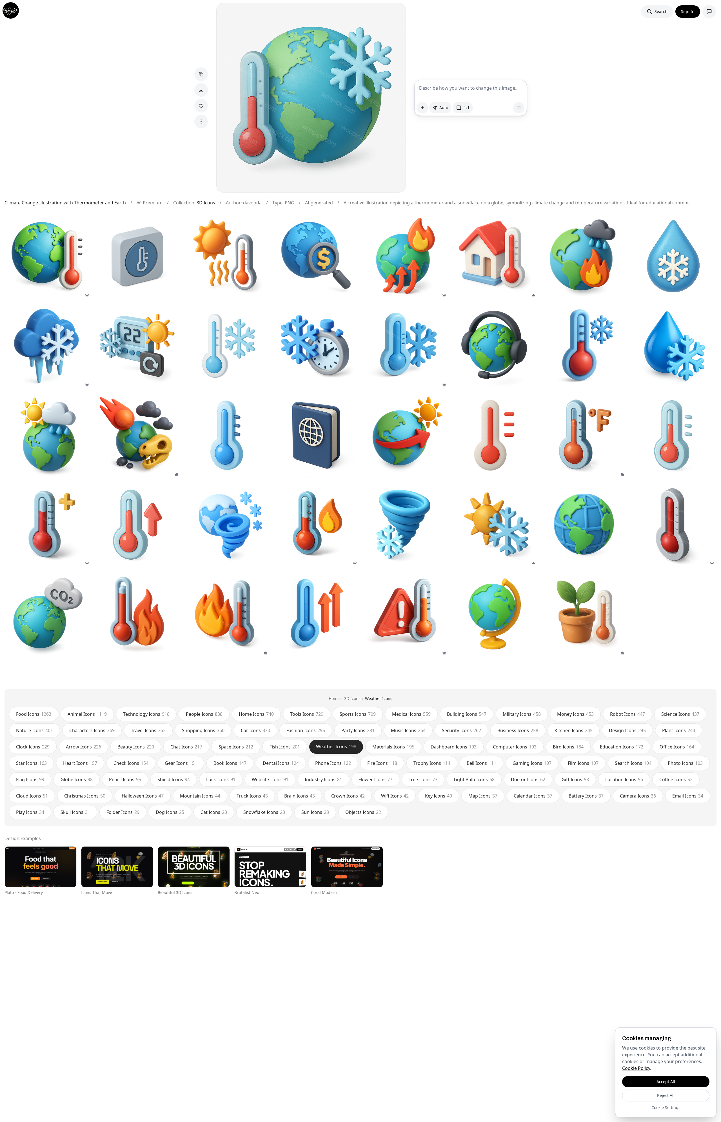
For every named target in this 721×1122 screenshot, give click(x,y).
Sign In (688, 11)
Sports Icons (358, 714)
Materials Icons (393, 747)
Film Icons (583, 763)
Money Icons (575, 714)
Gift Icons (575, 779)
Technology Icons (146, 714)
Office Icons (677, 747)
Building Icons (466, 714)
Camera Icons (638, 796)
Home (334, 698)
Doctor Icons (528, 779)
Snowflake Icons (264, 812)
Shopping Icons (203, 730)
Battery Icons (586, 796)
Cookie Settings (665, 1107)
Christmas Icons (84, 796)
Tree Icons (423, 779)
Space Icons (236, 747)
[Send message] (518, 107)
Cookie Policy (636, 1068)
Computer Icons (515, 747)
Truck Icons (252, 796)
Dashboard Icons (454, 747)
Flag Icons (30, 779)
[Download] (201, 90)
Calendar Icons (533, 796)
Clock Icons (33, 747)
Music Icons (408, 730)
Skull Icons (75, 812)
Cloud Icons (32, 796)
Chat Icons (186, 747)
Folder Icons (122, 812)
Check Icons (131, 763)
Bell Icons (481, 763)
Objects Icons (363, 812)
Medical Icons (411, 714)
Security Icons (461, 730)
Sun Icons (315, 812)
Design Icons (627, 730)
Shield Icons (173, 779)
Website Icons (270, 779)
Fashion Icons (305, 730)
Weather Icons (378, 698)
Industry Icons (323, 779)
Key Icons (438, 796)
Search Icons (633, 763)
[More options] (201, 121)
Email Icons (687, 796)
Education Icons (621, 747)
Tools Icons (306, 714)
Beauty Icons (135, 747)
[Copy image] (201, 74)
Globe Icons (77, 779)
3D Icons (206, 203)
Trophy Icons (431, 763)
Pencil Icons (125, 779)
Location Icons (624, 779)
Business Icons (517, 730)
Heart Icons (80, 763)
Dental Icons (281, 763)
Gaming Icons (532, 763)
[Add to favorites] (201, 105)
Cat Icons (214, 812)
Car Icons (255, 730)
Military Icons (522, 714)
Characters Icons (92, 730)
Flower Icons (375, 779)
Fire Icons (382, 763)
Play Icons (30, 812)
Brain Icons (299, 796)
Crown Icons (348, 796)
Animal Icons (87, 714)
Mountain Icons (200, 796)
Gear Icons (181, 763)
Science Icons (680, 714)
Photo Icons (685, 763)
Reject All (666, 1095)
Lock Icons (220, 779)
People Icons (204, 714)
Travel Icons (148, 730)
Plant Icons (678, 730)
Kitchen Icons (574, 730)
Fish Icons (285, 747)
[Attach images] (422, 107)
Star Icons (31, 763)
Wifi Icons (395, 796)
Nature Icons (34, 730)
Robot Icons (627, 714)
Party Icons (358, 730)
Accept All (666, 1081)
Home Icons (256, 714)
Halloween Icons (143, 796)
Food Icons (33, 714)
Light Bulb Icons (474, 779)
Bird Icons (568, 747)
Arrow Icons (83, 747)
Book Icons (229, 763)
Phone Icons (333, 763)
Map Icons (482, 796)
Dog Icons (170, 812)
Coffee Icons (676, 779)
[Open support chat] (709, 11)
